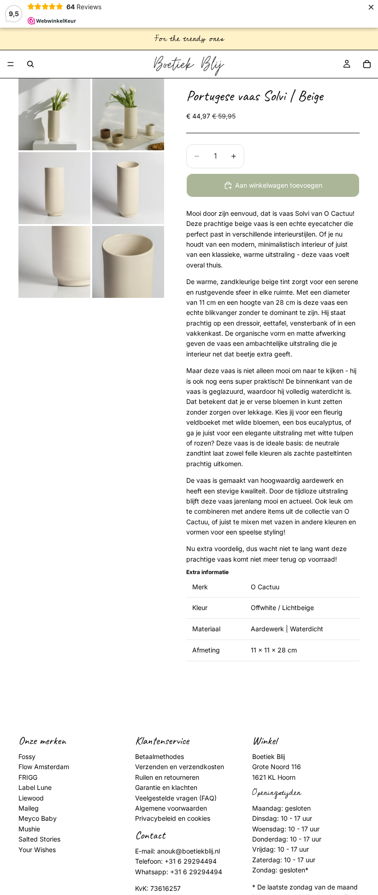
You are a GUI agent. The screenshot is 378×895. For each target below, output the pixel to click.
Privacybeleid (155, 819)
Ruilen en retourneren (167, 777)
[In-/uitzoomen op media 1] (54, 114)
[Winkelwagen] (367, 64)
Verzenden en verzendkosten (179, 767)
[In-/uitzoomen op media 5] (54, 262)
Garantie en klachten (166, 788)
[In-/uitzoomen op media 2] (128, 114)
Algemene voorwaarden (171, 808)
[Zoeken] (30, 64)
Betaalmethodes (159, 756)
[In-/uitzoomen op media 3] (54, 188)
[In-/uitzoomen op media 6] (128, 262)
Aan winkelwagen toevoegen (278, 185)
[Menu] (10, 64)
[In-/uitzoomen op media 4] (128, 188)
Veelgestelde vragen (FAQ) (176, 798)
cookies (198, 819)
